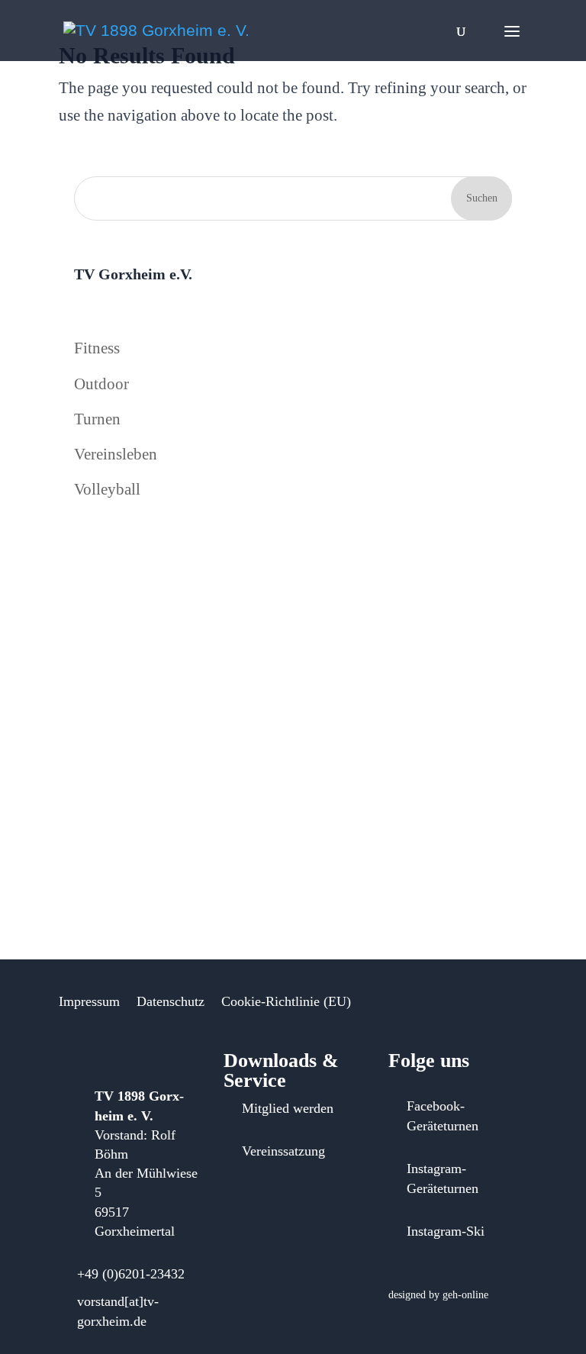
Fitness (97, 348)
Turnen (97, 419)
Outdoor (101, 384)
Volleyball (107, 489)
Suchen (481, 198)
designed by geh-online (438, 1295)
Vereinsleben (115, 454)
